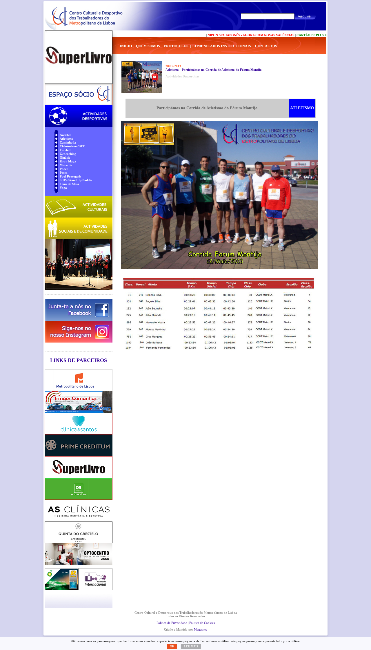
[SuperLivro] (78, 57)
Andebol (65, 135)
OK (172, 646)
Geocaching (68, 153)
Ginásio (65, 157)
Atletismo (66, 138)
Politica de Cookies (202, 622)
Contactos (266, 46)
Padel (64, 169)
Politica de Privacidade (172, 622)
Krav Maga (68, 161)
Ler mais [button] (191, 646)
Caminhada (68, 142)
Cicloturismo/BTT (72, 146)
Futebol (65, 150)
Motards (66, 165)
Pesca (64, 172)
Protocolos (176, 46)
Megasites (200, 629)
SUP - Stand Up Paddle (76, 180)
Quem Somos (148, 46)
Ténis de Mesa (69, 184)
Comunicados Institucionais (221, 46)
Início (126, 46)
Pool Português (70, 176)
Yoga (63, 187)
